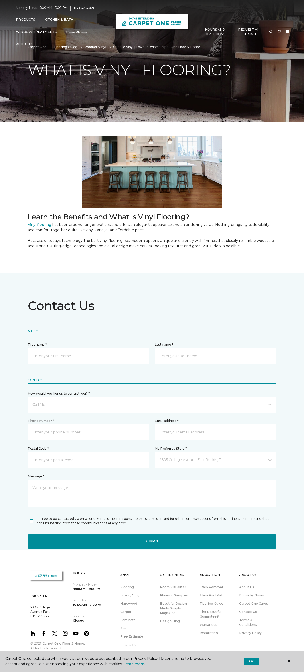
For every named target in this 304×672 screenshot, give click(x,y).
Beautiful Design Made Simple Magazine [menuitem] (173, 608)
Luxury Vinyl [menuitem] (130, 595)
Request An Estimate (248, 32)
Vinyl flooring (39, 225)
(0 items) (287, 31)
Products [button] (25, 20)
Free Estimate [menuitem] (131, 636)
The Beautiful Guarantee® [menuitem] (210, 614)
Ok (251, 661)
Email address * (166, 420)
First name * (37, 344)
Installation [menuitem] (209, 633)
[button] (271, 32)
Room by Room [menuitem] (251, 595)
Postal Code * (38, 448)
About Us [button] (24, 44)
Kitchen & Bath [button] (59, 20)
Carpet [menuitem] (125, 612)
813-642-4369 (83, 8)
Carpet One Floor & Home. (64, 644)
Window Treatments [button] (36, 32)
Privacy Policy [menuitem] (250, 633)
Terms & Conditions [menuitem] (248, 622)
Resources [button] (76, 32)
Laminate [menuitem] (128, 620)
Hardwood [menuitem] (128, 604)
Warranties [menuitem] (208, 625)
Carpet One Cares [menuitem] (253, 604)
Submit (152, 541)
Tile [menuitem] (123, 628)
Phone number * (41, 420)
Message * (36, 476)
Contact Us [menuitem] (248, 612)
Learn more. (134, 664)
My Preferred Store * (170, 448)
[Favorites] (279, 32)
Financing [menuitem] (128, 645)
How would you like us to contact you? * (59, 393)
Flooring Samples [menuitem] (174, 595)
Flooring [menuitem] (127, 587)
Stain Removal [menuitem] (211, 587)
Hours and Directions (215, 32)
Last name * (164, 344)
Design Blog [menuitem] (170, 621)
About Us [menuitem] (246, 587)
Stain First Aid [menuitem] (211, 595)
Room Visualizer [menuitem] (173, 587)
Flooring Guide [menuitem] (211, 604)
